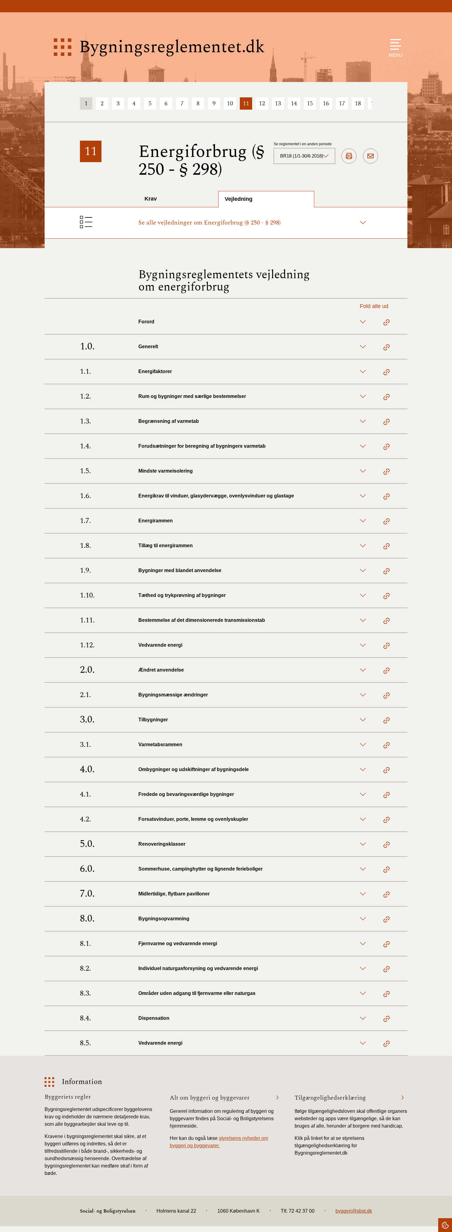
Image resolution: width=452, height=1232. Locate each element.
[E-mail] (370, 156)
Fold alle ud (374, 306)
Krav (151, 199)
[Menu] (394, 44)
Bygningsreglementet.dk (172, 47)
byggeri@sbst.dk (353, 1211)
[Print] (349, 156)
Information (82, 1082)
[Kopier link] (386, 323)
